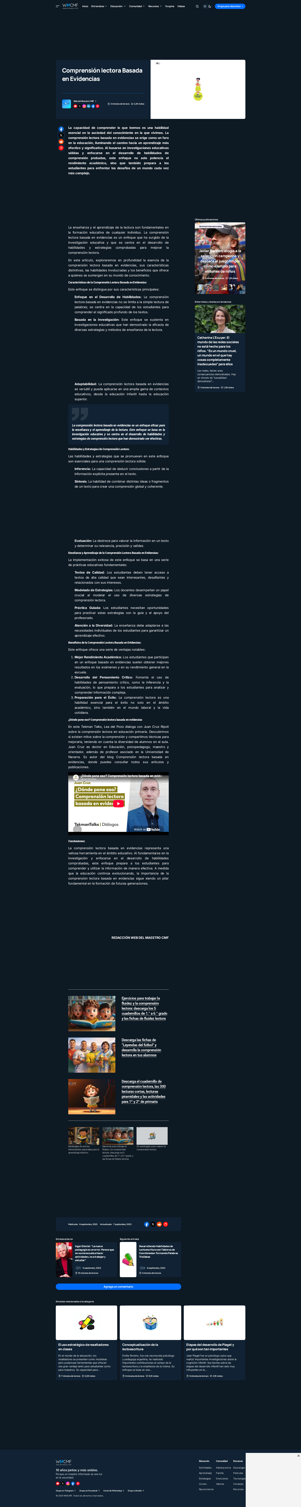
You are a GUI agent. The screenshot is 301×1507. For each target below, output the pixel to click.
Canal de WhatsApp (112, 1490)
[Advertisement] (150, 35)
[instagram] (84, 106)
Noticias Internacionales (210, 226)
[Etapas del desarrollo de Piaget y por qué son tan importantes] (214, 1322)
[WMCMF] (77, 1483)
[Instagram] (67, 1483)
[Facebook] (72, 1483)
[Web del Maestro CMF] (66, 104)
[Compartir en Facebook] (61, 129)
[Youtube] (57, 1483)
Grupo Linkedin (135, 1490)
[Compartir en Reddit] (61, 141)
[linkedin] (88, 106)
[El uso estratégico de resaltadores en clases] (86, 1322)
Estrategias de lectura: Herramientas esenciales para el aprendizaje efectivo (83, 1149)
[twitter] (80, 106)
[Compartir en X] (61, 135)
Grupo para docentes (228, 6)
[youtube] (75, 106)
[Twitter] (62, 1483)
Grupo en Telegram (65, 1490)
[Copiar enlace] (61, 148)
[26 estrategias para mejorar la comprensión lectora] (152, 1136)
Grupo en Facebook (88, 1490)
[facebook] (93, 106)
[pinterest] (97, 106)
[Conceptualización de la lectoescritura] (150, 1322)
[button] (57, 6)
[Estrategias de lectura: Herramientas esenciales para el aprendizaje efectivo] (83, 1136)
